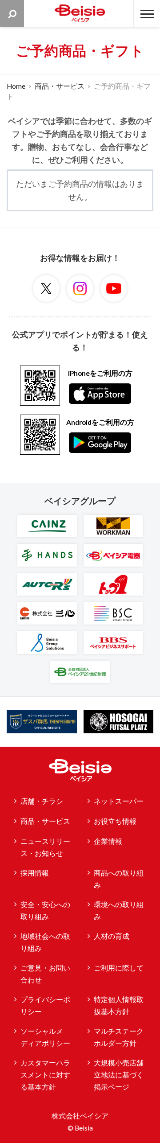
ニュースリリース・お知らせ (45, 847)
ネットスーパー (119, 801)
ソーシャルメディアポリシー (45, 1037)
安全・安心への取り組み (45, 910)
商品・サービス (59, 86)
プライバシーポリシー (45, 1005)
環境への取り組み (119, 910)
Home (16, 86)
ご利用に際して (119, 968)
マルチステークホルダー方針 (119, 1037)
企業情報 (108, 841)
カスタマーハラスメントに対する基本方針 (45, 1074)
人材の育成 (111, 936)
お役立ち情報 (115, 821)
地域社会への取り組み (45, 942)
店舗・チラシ (41, 801)
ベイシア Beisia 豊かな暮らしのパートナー (80, 13)
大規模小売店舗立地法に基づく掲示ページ (119, 1074)
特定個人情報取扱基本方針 (119, 1005)
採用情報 (34, 873)
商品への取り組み (119, 879)
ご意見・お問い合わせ (45, 974)
